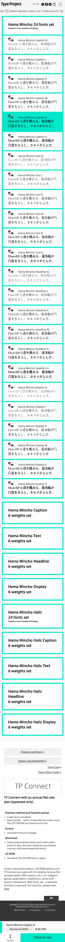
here (6, 888)
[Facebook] (46, 4)
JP (33, 4)
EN (38, 4)
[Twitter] (42, 4)
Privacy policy (35, 910)
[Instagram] (50, 4)
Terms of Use (50, 910)
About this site (19, 910)
